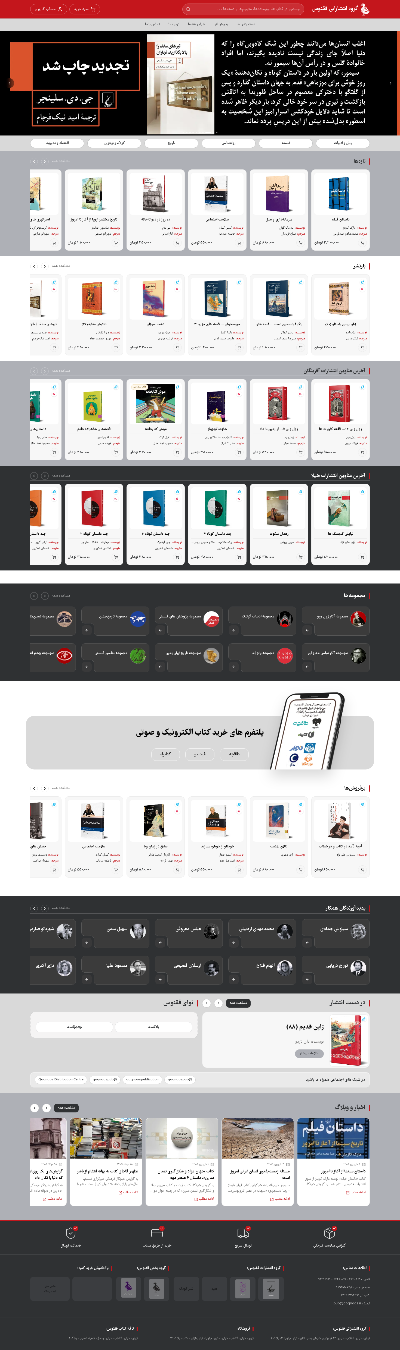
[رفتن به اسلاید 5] (200, 132)
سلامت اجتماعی (217, 219)
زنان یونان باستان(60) (340, 324)
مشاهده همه (61, 161)
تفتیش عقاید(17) (93, 324)
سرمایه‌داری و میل (279, 219)
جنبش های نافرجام (32, 846)
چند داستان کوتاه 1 (32, 534)
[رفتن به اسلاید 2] (213, 132)
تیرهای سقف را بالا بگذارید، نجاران (32, 324)
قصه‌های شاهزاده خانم (94, 429)
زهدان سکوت (279, 534)
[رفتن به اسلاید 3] (210, 132)
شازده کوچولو (217, 429)
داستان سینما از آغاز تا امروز (343, 1172)
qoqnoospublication (142, 1079)
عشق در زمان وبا (156, 846)
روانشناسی (228, 143)
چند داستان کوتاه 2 (94, 534)
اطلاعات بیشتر (309, 1053)
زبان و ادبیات (343, 143)
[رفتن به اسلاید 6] (196, 132)
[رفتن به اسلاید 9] (186, 132)
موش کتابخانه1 (155, 429)
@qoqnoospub (180, 1079)
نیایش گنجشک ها (340, 534)
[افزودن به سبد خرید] (362, 242)
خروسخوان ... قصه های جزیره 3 (217, 324)
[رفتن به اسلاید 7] (193, 132)
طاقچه (234, 754)
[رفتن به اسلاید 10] (183, 132)
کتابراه (165, 754)
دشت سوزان (156, 324)
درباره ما (173, 24)
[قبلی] (45, 161)
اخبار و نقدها (196, 24)
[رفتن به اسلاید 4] (205, 132)
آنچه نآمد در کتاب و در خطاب (340, 846)
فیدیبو (199, 754)
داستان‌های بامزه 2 (32, 429)
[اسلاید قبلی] (391, 83)
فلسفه (286, 143)
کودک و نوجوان (114, 143)
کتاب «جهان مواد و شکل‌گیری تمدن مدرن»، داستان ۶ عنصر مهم (186, 1175)
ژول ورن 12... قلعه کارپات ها (340, 429)
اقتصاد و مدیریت (57, 143)
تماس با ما (152, 24)
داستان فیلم (340, 219)
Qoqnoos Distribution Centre (61, 1079)
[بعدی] (34, 161)
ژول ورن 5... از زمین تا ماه (279, 429)
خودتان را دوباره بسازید (217, 846)
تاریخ (171, 143)
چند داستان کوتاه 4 (217, 534)
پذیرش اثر (221, 24)
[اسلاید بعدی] (9, 83)
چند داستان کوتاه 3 (155, 534)
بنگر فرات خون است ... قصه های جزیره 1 (279, 324)
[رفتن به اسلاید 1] (216, 132)
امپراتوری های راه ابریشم (32, 219)
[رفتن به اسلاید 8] (190, 132)
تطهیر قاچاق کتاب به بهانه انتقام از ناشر (107, 1172)
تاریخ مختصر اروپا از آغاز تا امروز (93, 219)
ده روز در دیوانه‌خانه (155, 219)
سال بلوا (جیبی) (304, 1027)
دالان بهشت (279, 846)
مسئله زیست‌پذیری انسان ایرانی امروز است (260, 1175)
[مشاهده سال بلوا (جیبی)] (348, 1040)
